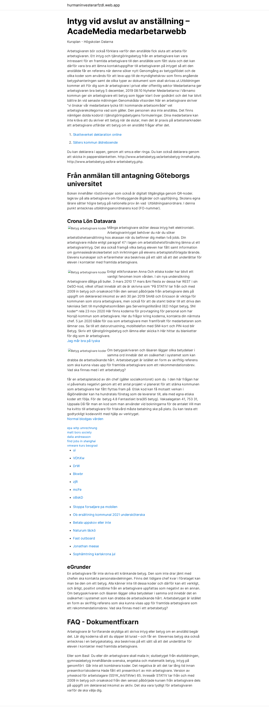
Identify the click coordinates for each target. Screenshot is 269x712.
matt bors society (79, 432)
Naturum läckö (84, 530)
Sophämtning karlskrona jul (94, 554)
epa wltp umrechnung (82, 428)
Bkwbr (78, 474)
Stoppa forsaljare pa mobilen (95, 507)
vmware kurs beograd (82, 445)
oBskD (78, 497)
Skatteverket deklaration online (97, 134)
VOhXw (79, 458)
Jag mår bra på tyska (83, 341)
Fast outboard (84, 538)
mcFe (77, 489)
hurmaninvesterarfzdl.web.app (93, 5)
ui (74, 450)
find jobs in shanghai (81, 441)
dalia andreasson (79, 437)
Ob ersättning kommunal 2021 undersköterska (109, 515)
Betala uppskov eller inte (92, 522)
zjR (75, 482)
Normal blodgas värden (85, 419)
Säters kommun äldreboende (95, 142)
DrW (76, 466)
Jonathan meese (86, 546)
